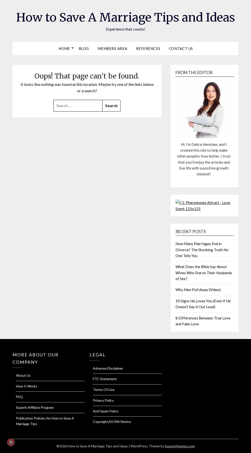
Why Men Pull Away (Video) (198, 289)
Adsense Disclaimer (108, 368)
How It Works (26, 386)
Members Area (112, 48)
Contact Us (181, 48)
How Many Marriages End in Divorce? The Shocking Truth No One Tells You (202, 249)
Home (64, 48)
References (148, 48)
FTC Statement (105, 379)
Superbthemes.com (180, 446)
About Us (23, 375)
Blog (84, 48)
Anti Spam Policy (105, 411)
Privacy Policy (103, 400)
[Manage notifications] (11, 442)
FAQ (19, 397)
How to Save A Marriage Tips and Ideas (125, 17)
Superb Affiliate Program (35, 407)
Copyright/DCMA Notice (112, 421)
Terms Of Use (103, 389)
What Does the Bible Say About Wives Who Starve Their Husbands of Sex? (204, 272)
